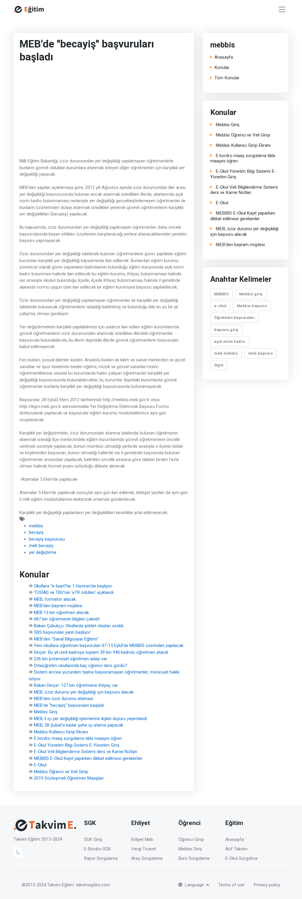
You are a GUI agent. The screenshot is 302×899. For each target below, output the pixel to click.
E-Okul (40, 765)
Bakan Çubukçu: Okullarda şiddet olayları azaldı (78, 625)
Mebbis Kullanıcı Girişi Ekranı (61, 732)
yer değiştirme (42, 552)
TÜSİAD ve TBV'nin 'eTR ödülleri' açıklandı (74, 592)
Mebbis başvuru (252, 306)
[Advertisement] (100, 111)
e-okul (220, 306)
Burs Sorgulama (193, 858)
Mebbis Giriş (46, 712)
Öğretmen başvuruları (234, 317)
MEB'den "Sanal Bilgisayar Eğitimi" (66, 639)
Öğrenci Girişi (191, 839)
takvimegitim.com (93, 885)
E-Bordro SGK (97, 849)
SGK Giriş (93, 839)
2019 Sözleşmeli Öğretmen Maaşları (69, 778)
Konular (221, 67)
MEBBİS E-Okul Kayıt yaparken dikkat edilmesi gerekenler (88, 758)
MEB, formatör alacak (55, 599)
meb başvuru (260, 353)
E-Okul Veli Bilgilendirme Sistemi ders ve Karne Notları (85, 752)
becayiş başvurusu (47, 539)
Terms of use (231, 885)
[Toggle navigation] (281, 9)
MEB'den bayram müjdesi (58, 606)
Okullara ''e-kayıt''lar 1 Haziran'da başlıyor (73, 586)
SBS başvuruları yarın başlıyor (62, 632)
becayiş (36, 532)
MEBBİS (221, 294)
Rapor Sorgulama (101, 858)
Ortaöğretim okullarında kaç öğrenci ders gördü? (80, 665)
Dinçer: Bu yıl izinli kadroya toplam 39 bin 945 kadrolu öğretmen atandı (101, 652)
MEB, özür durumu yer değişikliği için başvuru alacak (84, 692)
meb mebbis (226, 353)
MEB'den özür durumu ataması (63, 699)
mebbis (36, 525)
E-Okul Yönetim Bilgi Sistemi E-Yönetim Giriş (76, 745)
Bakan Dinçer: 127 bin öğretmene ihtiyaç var (76, 685)
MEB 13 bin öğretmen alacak (61, 612)
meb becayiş (41, 545)
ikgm (219, 365)
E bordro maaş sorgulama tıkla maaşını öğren (78, 738)
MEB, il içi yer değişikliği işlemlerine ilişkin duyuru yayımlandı (90, 718)
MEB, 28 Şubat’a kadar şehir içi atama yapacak (78, 725)
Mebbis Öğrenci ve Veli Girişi (61, 771)
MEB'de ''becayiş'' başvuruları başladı (69, 705)
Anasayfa (223, 57)
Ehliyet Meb (142, 839)
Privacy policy (267, 885)
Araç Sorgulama (147, 858)
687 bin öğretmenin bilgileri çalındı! (67, 619)
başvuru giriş (226, 329)
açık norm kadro (229, 341)
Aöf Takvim (236, 849)
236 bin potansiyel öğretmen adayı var (70, 659)
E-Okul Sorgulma (241, 858)
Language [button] (195, 885)
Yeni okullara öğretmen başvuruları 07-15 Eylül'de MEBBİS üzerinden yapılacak (108, 645)
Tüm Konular (226, 78)
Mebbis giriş (251, 294)
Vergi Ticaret (143, 849)
